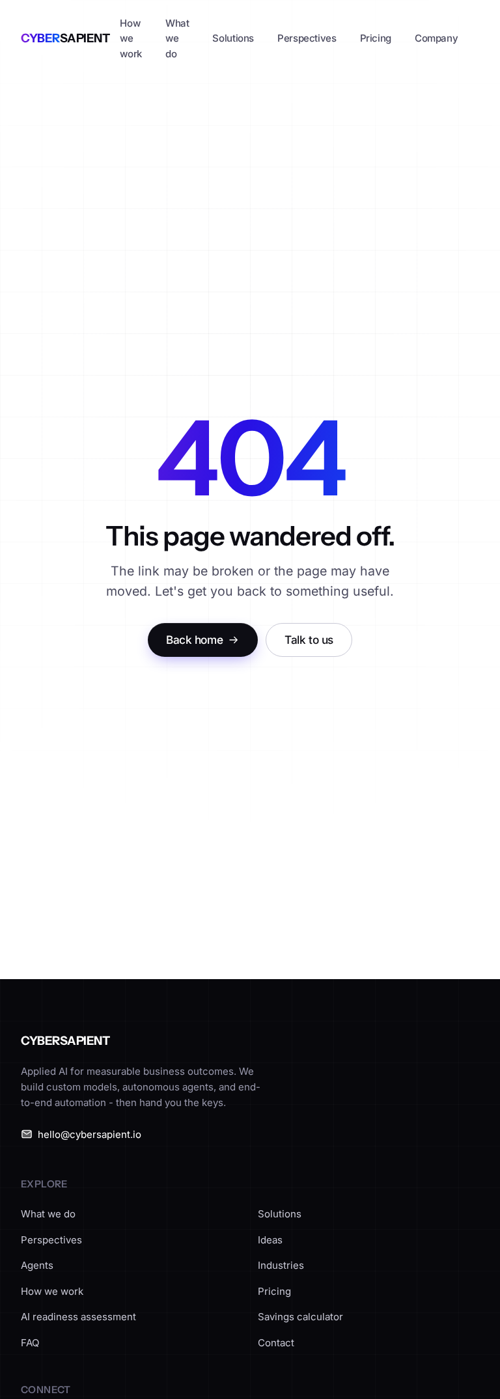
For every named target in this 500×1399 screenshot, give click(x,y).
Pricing (375, 38)
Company (436, 38)
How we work (131, 38)
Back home (194, 639)
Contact (276, 1343)
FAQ (30, 1343)
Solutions (233, 38)
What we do (177, 38)
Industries (281, 1265)
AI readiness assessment (78, 1316)
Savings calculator (300, 1316)
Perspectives (307, 38)
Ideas (270, 1240)
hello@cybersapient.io (89, 1134)
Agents (37, 1265)
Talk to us (309, 639)
